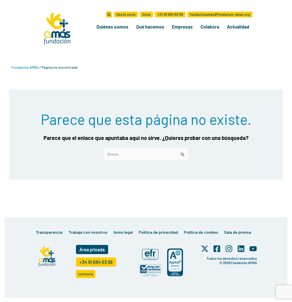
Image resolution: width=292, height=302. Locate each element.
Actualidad (238, 26)
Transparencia (49, 232)
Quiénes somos (112, 26)
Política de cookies (201, 232)
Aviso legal (123, 232)
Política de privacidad (158, 232)
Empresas (182, 26)
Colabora (210, 26)
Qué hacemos (150, 26)
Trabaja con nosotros (87, 232)
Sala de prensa (237, 232)
